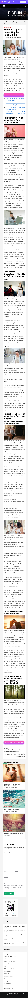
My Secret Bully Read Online (11, 809)
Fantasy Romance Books (9, 961)
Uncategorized (7, 981)
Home (3, 22)
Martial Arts (6, 973)
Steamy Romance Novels (9, 976)
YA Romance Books (8, 988)
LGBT (5, 966)
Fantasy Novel (7, 958)
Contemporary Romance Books (11, 954)
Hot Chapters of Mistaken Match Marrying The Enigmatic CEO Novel (15, 942)
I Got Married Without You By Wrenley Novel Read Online (14, 934)
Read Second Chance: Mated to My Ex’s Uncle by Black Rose (15, 754)
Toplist (5, 978)
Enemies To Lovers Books (10, 956)
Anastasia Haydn (16, 37)
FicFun (15, 13)
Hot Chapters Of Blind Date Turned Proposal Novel (14, 926)
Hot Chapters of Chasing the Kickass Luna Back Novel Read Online (13, 750)
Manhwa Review (7, 971)
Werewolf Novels (7, 27)
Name (6, 871)
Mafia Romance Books (9, 968)
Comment (7, 853)
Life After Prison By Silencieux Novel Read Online (13, 938)
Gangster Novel (7, 963)
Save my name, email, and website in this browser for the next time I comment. (13, 887)
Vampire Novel (7, 983)
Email (17, 871)
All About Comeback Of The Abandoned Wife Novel (14, 930)
